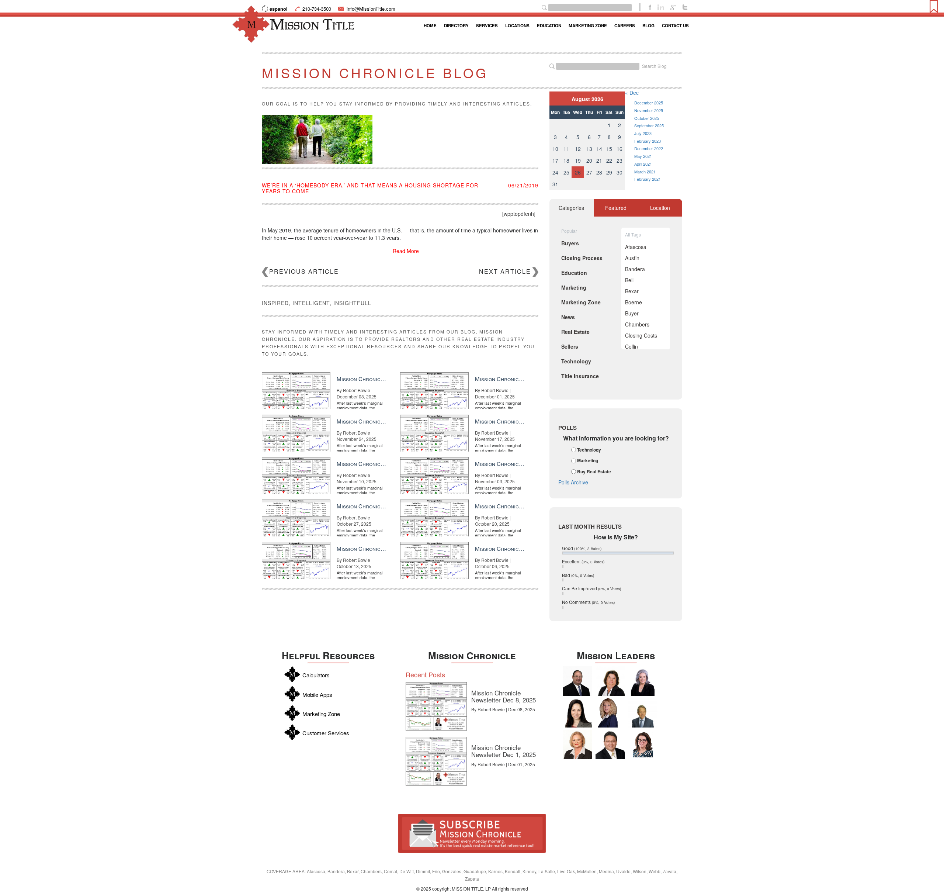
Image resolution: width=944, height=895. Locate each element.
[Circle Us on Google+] (673, 6)
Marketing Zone (588, 26)
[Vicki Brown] (577, 744)
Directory (456, 26)
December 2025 (648, 103)
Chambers (637, 324)
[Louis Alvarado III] (610, 744)
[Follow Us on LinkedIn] (660, 6)
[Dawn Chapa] (642, 744)
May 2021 (643, 156)
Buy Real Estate (594, 471)
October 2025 (646, 118)
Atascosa (635, 246)
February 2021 (647, 179)
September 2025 (649, 125)
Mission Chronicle (472, 655)
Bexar (632, 291)
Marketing (587, 460)
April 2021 (643, 164)
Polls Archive (573, 482)
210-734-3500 (316, 8)
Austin (632, 258)
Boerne (633, 302)
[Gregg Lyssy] (577, 681)
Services (487, 26)
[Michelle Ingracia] (610, 713)
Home (430, 26)
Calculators (316, 675)
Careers (624, 26)
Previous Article (304, 271)
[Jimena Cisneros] (577, 713)
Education (549, 26)
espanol (279, 8)
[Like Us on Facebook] (650, 6)
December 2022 (648, 148)
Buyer (632, 313)
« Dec (632, 92)
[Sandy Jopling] (610, 681)
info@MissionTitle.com (371, 8)
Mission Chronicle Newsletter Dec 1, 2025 (503, 751)
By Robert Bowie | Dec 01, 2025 (503, 764)
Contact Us (675, 26)
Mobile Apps (317, 694)
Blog (648, 26)
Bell (629, 280)
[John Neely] (642, 713)
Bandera (635, 269)
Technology (589, 449)
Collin (631, 346)
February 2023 (647, 141)
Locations (517, 26)
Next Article (505, 271)
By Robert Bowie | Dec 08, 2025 (503, 709)
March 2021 (645, 171)
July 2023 (643, 133)
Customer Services (325, 733)
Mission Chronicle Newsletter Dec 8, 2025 (503, 696)
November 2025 (648, 110)
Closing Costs (641, 335)
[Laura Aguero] (642, 681)
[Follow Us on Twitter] (685, 6)
